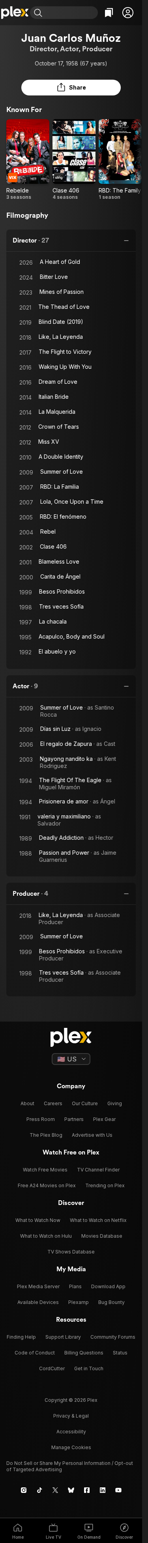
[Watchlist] (109, 13)
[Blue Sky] (71, 1490)
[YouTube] (118, 1490)
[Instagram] (24, 1490)
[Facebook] (87, 1490)
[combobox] (71, 12)
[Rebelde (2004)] (27, 159)
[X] (55, 1490)
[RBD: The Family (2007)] (120, 159)
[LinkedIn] (103, 1490)
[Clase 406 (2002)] (74, 159)
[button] (128, 13)
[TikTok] (39, 1490)
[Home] (15, 13)
